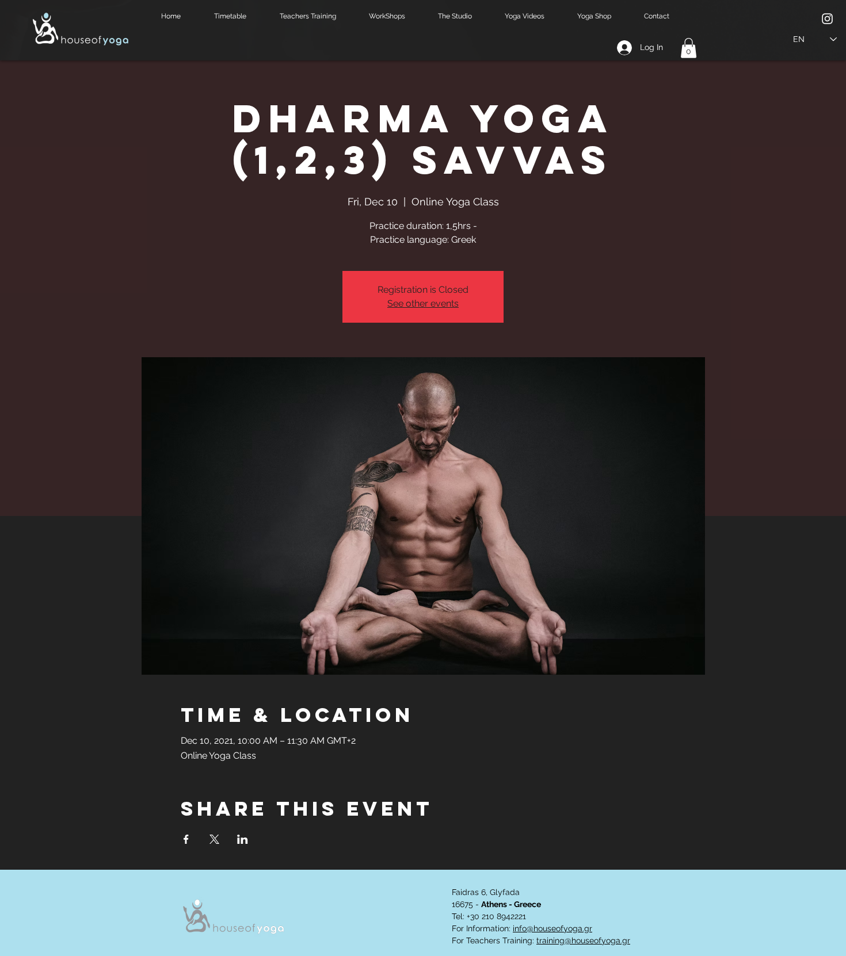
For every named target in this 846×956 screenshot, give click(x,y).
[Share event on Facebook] (186, 839)
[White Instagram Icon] (827, 19)
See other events (423, 303)
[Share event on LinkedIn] (242, 839)
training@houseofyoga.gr (583, 940)
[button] (238, 16)
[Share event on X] (214, 839)
